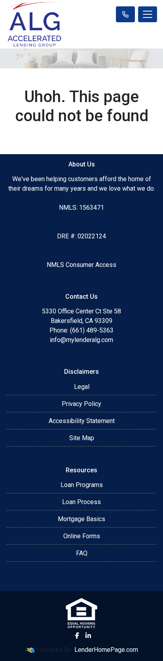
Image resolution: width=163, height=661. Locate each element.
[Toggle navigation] (147, 14)
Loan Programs (82, 485)
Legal (81, 386)
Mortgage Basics (81, 519)
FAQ (81, 553)
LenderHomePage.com (106, 649)
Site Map (81, 438)
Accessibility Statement (82, 421)
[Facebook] (77, 635)
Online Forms (81, 536)
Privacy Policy (81, 404)
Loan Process (81, 502)
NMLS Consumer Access (81, 265)
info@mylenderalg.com (81, 340)
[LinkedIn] (88, 635)
